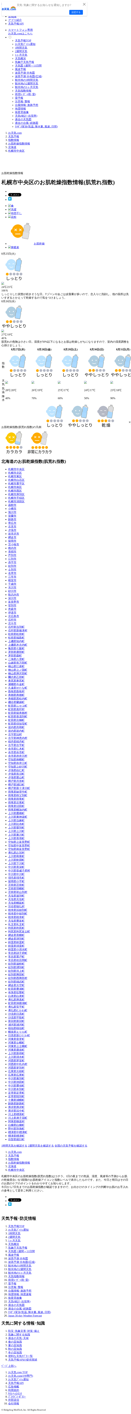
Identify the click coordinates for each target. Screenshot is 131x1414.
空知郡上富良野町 (19, 841)
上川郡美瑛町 (16, 838)
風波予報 (20, 69)
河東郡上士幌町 (17, 1046)
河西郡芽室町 (16, 1060)
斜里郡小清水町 (17, 949)
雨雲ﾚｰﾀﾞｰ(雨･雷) (25, 94)
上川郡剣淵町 (16, 859)
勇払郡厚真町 (16, 999)
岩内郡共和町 (16, 727)
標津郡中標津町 (17, 1132)
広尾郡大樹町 (16, 1071)
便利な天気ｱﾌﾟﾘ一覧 (20, 1356)
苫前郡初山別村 (17, 892)
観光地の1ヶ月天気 (26, 87)
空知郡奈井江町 (17, 763)
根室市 (12, 580)
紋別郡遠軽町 (16, 963)
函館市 (12, 505)
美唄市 (12, 551)
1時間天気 (21, 47)
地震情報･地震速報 (19, 1294)
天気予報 (13, 136)
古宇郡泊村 (15, 734)
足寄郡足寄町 (16, 1092)
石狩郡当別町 (16, 626)
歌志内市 (13, 594)
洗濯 (13, 209)
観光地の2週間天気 (26, 83)
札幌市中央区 (16, 150)
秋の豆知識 (15, 1348)
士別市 (12, 569)
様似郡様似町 (16, 1028)
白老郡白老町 (16, 996)
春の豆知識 (15, 1341)
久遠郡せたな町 (17, 687)
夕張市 (12, 530)
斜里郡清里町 (16, 945)
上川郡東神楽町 (17, 816)
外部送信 (13, 1399)
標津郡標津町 (16, 1135)
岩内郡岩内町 (16, 730)
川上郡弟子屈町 (17, 1117)
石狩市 (12, 619)
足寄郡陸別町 (16, 1096)
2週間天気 (21, 51)
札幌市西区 (15, 490)
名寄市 (12, 573)
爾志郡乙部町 (16, 677)
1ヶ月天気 (21, 54)
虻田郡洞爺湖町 (17, 1003)
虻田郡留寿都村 (17, 712)
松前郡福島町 (16, 637)
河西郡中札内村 (17, 1064)
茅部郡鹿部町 (16, 652)
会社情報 (13, 1403)
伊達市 (12, 612)
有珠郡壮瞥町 (16, 992)
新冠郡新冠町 (16, 1021)
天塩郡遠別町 (16, 895)
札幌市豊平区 (16, 483)
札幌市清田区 (16, 501)
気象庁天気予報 (24, 62)
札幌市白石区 (16, 480)
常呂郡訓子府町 (17, 953)
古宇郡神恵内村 (17, 738)
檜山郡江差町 (16, 666)
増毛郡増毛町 (16, 877)
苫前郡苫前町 (16, 884)
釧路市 (12, 519)
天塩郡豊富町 (16, 920)
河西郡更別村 (16, 1067)
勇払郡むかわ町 (17, 1010)
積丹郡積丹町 (16, 741)
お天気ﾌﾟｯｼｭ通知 (25, 44)
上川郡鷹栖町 (16, 813)
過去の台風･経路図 (26, 123)
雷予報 (19, 97)
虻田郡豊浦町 (16, 988)
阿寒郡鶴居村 (16, 1121)
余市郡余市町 (16, 752)
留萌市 (12, 540)
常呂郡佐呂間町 (17, 960)
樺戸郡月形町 (16, 781)
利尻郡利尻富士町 (19, 931)
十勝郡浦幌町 (16, 1099)
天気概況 (20, 58)
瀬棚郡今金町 (16, 684)
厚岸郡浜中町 (16, 1110)
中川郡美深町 (16, 867)
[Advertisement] (63, 163)
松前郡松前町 (16, 634)
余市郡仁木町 (16, 748)
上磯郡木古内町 (17, 644)
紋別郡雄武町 (16, 981)
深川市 (12, 598)
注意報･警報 (22, 101)
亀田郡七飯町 (16, 648)
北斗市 (12, 623)
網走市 (12, 537)
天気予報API (16, 23)
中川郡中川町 (16, 874)
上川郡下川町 (16, 863)
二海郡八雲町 (16, 659)
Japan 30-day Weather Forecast (25, 1315)
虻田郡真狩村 (16, 709)
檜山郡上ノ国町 (17, 669)
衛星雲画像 (22, 112)
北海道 (12, 147)
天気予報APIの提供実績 (22, 1359)
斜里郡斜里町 (16, 942)
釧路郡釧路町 (16, 1103)
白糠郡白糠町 (16, 1125)
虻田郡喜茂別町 (17, 716)
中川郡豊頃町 (16, 1085)
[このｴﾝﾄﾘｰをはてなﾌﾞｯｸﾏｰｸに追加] (10, 199)
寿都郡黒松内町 (17, 698)
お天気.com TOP (18, 1372)
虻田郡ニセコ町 (17, 705)
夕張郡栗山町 (16, 777)
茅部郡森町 (15, 655)
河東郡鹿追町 (16, 1049)
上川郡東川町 (16, 834)
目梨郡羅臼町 (16, 1139)
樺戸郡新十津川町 (19, 788)
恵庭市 (12, 609)
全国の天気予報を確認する (71, 1145)
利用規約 (13, 1390)
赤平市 (12, 562)
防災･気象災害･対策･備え (24, 1331)
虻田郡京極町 (16, 720)
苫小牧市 (13, 544)
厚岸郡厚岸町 (16, 1107)
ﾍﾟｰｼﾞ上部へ (8, 1366)
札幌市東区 (15, 476)
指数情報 (13, 140)
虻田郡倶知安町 (17, 723)
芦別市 (12, 555)
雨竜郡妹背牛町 (17, 791)
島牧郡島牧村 (16, 691)
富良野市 (13, 601)
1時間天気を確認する (14, 1145)
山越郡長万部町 (17, 662)
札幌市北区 (15, 472)
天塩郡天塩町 (16, 899)
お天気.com (15, 132)
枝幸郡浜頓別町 (17, 910)
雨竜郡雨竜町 (16, 798)
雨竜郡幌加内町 (17, 809)
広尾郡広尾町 (16, 1074)
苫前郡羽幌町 (16, 888)
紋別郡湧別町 (16, 967)
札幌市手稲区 (16, 497)
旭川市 (12, 512)
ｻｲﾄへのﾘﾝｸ (15, 1393)
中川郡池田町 (16, 1082)
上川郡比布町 (16, 824)
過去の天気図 (23, 119)
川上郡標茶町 (16, 1114)
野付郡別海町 (16, 1128)
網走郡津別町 (16, 938)
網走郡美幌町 (16, 935)
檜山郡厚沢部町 (17, 673)
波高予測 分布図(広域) (28, 76)
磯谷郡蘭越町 (16, 702)
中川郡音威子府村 (19, 870)
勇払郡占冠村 (16, 852)
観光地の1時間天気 (26, 79)
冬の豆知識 (15, 1352)
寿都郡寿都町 (16, 695)
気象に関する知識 (19, 1334)
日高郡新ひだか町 (19, 1035)
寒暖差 (15, 247)
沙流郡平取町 (16, 1017)
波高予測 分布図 (25, 72)
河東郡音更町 (16, 1039)
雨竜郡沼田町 (16, 806)
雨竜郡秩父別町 (17, 795)
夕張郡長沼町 (16, 773)
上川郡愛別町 (16, 827)
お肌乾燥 (39, 243)
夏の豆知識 (15, 1345)
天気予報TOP (23, 40)
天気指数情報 (23, 90)
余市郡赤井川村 (17, 755)
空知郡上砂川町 (17, 766)
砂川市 (12, 591)
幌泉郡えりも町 (17, 1031)
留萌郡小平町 (16, 881)
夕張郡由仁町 (16, 770)
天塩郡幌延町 (16, 902)
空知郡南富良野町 (19, 849)
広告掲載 (13, 1386)
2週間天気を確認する (41, 1145)
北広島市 (13, 616)
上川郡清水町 (16, 1056)
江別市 (12, 558)
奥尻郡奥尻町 (16, 680)
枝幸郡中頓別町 (17, 913)
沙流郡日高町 (16, 1013)
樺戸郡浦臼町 (16, 784)
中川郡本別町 (16, 1089)
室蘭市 (12, 515)
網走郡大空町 (16, 985)
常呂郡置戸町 (16, 956)
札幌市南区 (15, 487)
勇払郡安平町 (16, 1006)
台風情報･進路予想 (26, 105)
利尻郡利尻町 (16, 927)
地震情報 (20, 108)
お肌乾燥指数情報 (19, 143)
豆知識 (12, 16)
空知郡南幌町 (16, 759)
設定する (76, 12)
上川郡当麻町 (16, 820)
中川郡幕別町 (16, 1078)
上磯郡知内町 (16, 641)
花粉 (13, 217)
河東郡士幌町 (16, 1042)
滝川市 (12, 587)
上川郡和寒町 (16, 856)
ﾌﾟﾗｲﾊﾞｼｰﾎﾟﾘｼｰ (17, 1396)
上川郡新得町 (16, 1053)
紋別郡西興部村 (17, 978)
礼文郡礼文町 (16, 924)
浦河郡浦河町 (16, 1024)
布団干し (16, 213)
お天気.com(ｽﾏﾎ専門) (20, 1375)
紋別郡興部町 (16, 974)
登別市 (12, 605)
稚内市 (12, 548)
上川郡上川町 (16, 831)
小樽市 (12, 508)
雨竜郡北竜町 (16, 802)
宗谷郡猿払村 (16, 906)
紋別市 (12, 566)
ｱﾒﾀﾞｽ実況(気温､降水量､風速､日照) (36, 126)
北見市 (12, 526)
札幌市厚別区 (16, 494)
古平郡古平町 (16, 745)
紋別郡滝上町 (16, 970)
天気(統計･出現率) (26, 115)
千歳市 (12, 583)
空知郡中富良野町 (19, 845)
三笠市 (12, 576)
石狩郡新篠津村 (17, 630)
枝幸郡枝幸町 (16, 917)
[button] (129, 422)
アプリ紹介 (15, 20)
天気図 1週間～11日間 (28, 65)
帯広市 (12, 523)
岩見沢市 (13, 533)
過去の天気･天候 (18, 1338)
